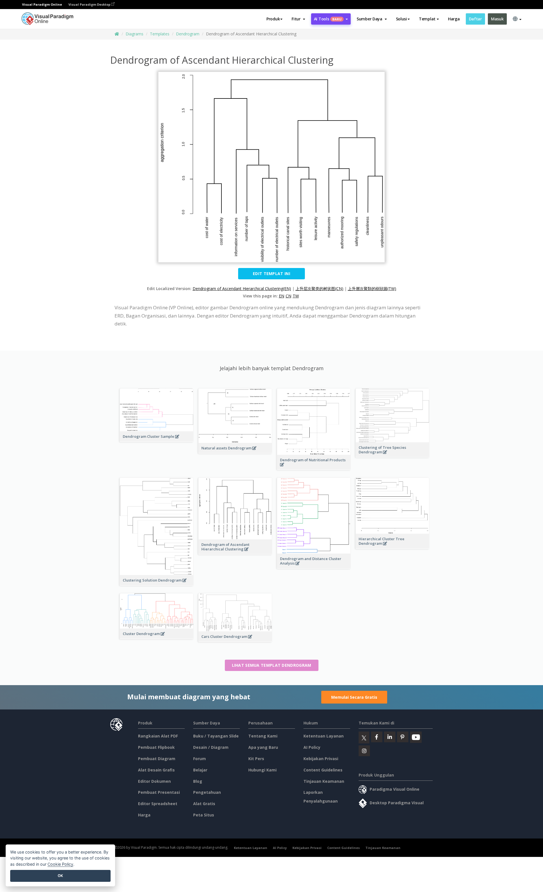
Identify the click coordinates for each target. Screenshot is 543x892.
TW (296, 296)
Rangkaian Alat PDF (158, 736)
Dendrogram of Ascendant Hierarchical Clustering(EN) (242, 288)
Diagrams (134, 34)
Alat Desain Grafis (156, 770)
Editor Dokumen (154, 781)
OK (60, 875)
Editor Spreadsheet (157, 803)
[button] (298, 19)
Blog (197, 781)
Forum (199, 758)
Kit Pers (256, 758)
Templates (159, 34)
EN (281, 296)
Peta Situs (203, 815)
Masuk (497, 19)
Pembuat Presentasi (159, 792)
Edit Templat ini (271, 273)
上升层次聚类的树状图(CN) (319, 288)
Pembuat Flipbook (156, 747)
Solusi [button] (401, 19)
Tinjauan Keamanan (323, 781)
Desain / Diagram (211, 747)
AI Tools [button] (328, 19)
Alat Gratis (204, 803)
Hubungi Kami (262, 770)
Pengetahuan (207, 792)
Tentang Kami (262, 736)
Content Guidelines (322, 770)
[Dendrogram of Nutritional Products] (313, 467)
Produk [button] (273, 19)
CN (288, 296)
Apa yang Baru (263, 747)
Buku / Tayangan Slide (216, 736)
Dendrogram (187, 34)
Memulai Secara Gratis (354, 697)
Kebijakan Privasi (320, 758)
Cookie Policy (60, 864)
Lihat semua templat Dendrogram (271, 665)
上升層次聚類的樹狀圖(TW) (372, 288)
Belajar (200, 770)
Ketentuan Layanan (323, 736)
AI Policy (311, 747)
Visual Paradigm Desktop (89, 4)
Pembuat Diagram (156, 758)
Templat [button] (427, 19)
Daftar (475, 19)
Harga (454, 19)
